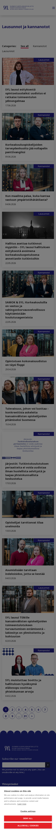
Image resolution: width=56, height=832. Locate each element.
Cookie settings (28, 811)
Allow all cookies (28, 826)
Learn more (21, 804)
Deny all (28, 818)
